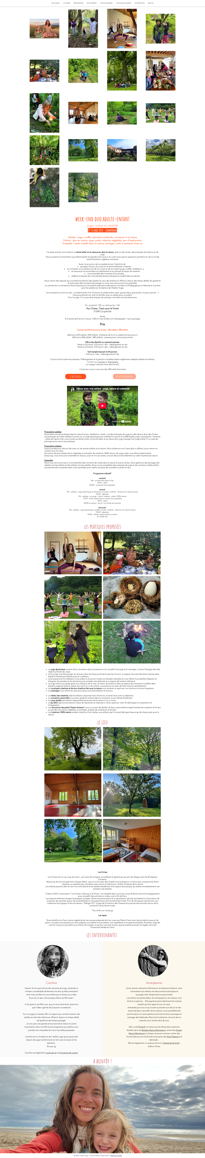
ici (112, 910)
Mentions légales (116, 1155)
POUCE (141, 1027)
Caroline (101, 361)
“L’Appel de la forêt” (171, 1043)
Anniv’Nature (173, 1036)
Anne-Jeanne (113, 361)
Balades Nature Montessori (154, 1030)
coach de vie (51, 1053)
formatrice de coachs (68, 1053)
